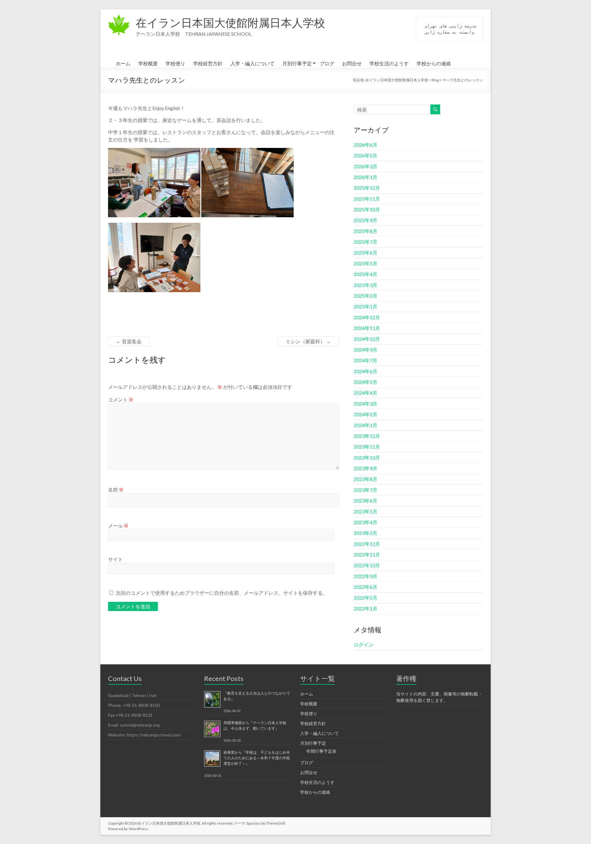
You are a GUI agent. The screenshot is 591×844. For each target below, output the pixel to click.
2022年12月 (367, 544)
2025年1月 (365, 306)
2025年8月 (365, 231)
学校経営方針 (208, 63)
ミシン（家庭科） (308, 341)
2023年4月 (365, 522)
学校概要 (148, 63)
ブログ (327, 63)
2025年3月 (365, 285)
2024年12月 (367, 317)
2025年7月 (365, 242)
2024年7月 (365, 360)
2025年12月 (367, 188)
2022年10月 (367, 565)
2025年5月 (365, 263)
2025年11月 (367, 199)
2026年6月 (365, 145)
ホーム (123, 63)
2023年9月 (365, 468)
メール (118, 525)
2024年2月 (365, 414)
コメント (121, 399)
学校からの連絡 (433, 63)
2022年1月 (365, 608)
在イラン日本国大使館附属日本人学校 (230, 22)
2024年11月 (367, 328)
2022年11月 (367, 554)
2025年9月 (365, 220)
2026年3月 (365, 166)
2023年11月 (367, 447)
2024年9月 (365, 350)
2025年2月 (365, 296)
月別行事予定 (297, 63)
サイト (115, 559)
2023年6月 (365, 501)
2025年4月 (365, 274)
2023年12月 (367, 436)
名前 (116, 489)
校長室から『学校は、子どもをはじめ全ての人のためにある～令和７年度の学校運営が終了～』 (256, 758)
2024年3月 (365, 403)
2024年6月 (365, 371)
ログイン (363, 644)
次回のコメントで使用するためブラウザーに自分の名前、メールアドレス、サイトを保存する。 (222, 593)
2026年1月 (365, 177)
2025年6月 (365, 252)
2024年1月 (365, 425)
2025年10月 (367, 209)
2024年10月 (367, 339)
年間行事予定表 (321, 751)
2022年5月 (365, 598)
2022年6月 (365, 587)
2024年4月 (365, 393)
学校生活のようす (389, 63)
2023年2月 (365, 533)
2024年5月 (365, 382)
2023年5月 (365, 511)
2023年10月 (367, 457)
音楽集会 (129, 341)
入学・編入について (252, 63)
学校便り (175, 63)
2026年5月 (365, 155)
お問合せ (352, 63)
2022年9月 (365, 576)
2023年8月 (365, 479)
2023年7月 (365, 490)
